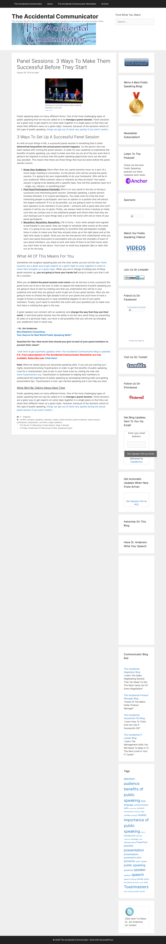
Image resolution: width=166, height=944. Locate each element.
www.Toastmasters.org (29, 374)
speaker (140, 870)
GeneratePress (106, 940)
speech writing (130, 879)
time (146, 882)
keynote (139, 836)
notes (140, 839)
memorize (127, 839)
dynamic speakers (35, 420)
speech (138, 874)
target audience (55, 422)
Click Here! (51, 358)
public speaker (141, 861)
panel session (94, 420)
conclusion (132, 808)
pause (133, 842)
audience (131, 783)
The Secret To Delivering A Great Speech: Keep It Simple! (44, 425)
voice (136, 891)
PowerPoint (141, 842)
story (146, 879)
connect (140, 808)
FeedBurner (136, 462)
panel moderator (80, 420)
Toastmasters (136, 887)
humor (142, 815)
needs (55, 420)
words (142, 891)
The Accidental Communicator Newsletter (77, 4)
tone (125, 891)
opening (127, 842)
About (50, 4)
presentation (134, 850)
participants (22, 422)
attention (129, 778)
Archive (104, 4)
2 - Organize (25, 417)
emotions (137, 812)
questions (128, 870)
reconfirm (43, 422)
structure (136, 882)
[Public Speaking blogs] (136, 116)
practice (128, 845)
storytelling (128, 882)
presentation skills (132, 857)
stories (140, 879)
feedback (134, 815)
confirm (23, 420)
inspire (143, 832)
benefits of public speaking (133, 795)
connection (128, 812)
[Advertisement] (131, 600)
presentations (131, 854)
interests (48, 420)
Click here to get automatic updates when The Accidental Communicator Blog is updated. (64, 351)
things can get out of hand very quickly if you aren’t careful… (78, 129)
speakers (127, 875)
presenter (129, 861)
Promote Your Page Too (136, 340)
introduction (130, 835)
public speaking (134, 865)
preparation (33, 422)
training (131, 891)
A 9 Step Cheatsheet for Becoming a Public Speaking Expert (46, 428)
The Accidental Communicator (28, 4)
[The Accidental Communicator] (136, 310)
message (134, 839)
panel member (65, 420)
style (141, 882)
